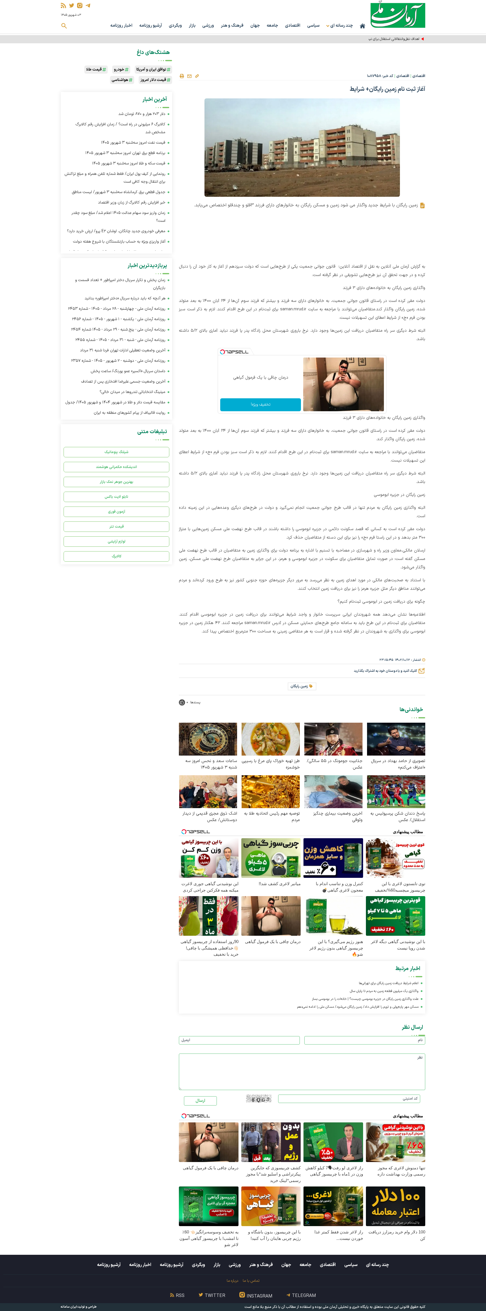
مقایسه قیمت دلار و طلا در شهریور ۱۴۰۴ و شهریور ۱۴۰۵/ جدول (115, 402)
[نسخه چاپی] (181, 76)
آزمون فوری (116, 511)
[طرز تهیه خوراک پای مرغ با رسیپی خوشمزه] (271, 739)
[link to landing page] (397, 14)
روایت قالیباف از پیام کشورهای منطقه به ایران (129, 413)
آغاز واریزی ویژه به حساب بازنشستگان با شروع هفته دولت (119, 242)
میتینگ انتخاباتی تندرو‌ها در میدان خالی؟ (132, 392)
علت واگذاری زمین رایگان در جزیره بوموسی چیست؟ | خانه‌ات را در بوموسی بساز (365, 999)
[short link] (197, 76)
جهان (255, 25)
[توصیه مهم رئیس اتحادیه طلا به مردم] (271, 791)
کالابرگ (117, 556)
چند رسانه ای (377, 1265)
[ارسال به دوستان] (189, 76)
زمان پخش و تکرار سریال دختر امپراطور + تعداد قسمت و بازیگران (120, 284)
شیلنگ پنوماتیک (116, 452)
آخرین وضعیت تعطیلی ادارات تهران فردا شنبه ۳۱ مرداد (122, 350)
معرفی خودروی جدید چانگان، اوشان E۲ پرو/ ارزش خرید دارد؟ (116, 231)
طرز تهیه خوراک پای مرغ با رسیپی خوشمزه (271, 764)
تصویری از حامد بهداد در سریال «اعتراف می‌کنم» (398, 764)
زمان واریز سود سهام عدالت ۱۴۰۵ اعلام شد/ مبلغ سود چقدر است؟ (118, 217)
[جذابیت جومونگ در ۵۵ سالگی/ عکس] (333, 739)
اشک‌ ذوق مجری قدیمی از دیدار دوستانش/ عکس (210, 816)
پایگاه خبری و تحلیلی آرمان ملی (346, 1307)
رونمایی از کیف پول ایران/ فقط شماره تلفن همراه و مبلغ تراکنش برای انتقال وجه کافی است (114, 178)
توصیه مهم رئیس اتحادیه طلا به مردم (272, 816)
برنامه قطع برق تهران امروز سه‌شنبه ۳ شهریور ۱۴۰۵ (125, 153)
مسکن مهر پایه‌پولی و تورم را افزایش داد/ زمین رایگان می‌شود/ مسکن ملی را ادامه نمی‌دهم (357, 1006)
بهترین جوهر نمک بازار (116, 482)
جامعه (272, 25)
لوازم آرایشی (116, 541)
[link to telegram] (88, 5)
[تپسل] (222, 352)
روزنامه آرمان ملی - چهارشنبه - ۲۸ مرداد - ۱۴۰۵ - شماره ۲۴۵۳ (116, 309)
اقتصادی (292, 25)
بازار (192, 25)
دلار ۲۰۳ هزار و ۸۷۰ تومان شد (141, 114)
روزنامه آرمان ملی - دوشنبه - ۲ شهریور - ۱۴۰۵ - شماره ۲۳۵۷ (118, 361)
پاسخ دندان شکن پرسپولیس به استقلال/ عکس (397, 816)
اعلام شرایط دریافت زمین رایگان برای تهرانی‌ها (388, 983)
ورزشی (208, 25)
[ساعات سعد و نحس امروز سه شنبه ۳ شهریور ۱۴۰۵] (208, 739)
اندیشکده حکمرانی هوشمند (116, 467)
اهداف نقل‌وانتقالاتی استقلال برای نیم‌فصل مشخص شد (380, 39)
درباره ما (232, 1281)
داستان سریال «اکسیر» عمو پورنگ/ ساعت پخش (128, 371)
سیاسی (313, 25)
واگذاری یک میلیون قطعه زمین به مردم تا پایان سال (384, 991)
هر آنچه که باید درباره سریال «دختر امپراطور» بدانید (125, 298)
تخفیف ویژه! (261, 405)
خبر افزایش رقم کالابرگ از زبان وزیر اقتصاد (131, 202)
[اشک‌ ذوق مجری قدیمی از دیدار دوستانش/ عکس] (208, 791)
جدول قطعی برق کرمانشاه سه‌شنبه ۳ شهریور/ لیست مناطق (118, 192)
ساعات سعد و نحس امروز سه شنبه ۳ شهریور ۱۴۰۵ (211, 764)
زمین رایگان (299, 686)
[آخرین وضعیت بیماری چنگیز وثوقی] (333, 791)
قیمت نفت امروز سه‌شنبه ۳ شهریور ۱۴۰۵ (133, 143)
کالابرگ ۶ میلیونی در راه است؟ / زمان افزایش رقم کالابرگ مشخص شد (120, 128)
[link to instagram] (79, 5)
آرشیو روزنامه (150, 25)
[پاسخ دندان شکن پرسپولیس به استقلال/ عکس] (396, 791)
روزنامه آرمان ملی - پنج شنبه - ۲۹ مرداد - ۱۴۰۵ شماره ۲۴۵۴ (118, 330)
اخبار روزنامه (121, 25)
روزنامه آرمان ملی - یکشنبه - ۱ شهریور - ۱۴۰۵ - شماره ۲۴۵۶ (118, 319)
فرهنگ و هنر (232, 25)
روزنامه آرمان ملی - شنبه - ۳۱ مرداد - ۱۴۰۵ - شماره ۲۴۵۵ (120, 340)
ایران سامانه (69, 1307)
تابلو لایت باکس (116, 496)
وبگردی (175, 25)
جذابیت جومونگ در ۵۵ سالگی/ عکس (335, 764)
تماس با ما (251, 1281)
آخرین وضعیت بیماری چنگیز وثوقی (338, 816)
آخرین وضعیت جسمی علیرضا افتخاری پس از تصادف (123, 382)
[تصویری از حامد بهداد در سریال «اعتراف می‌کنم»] (396, 739)
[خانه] (362, 26)
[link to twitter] (71, 5)
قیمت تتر (116, 526)
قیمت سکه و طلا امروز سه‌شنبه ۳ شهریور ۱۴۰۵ (128, 163)
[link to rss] (63, 5)
